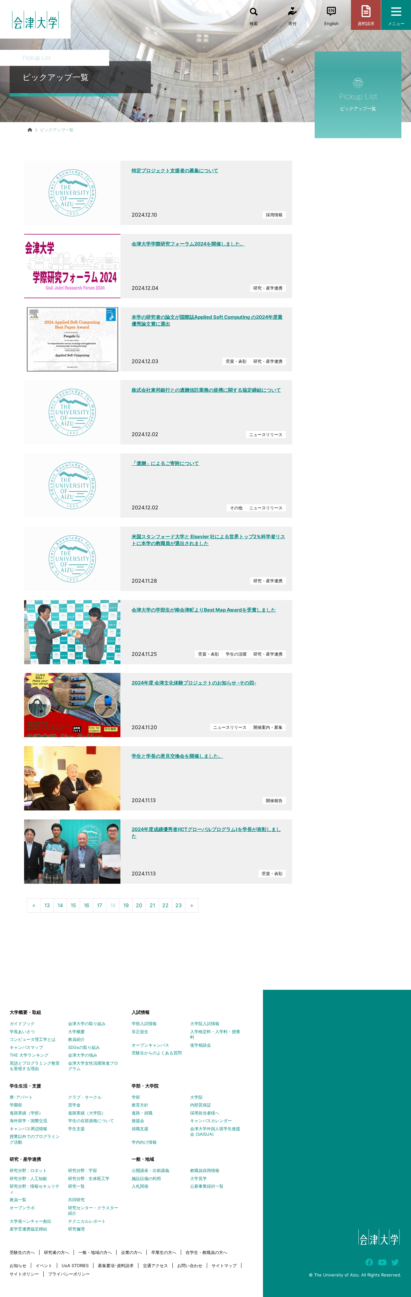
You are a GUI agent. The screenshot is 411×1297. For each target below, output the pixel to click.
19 (126, 905)
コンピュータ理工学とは (33, 1039)
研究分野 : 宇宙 (82, 1170)
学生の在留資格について (91, 1120)
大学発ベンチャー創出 (30, 1221)
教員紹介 (76, 1039)
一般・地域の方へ (95, 1252)
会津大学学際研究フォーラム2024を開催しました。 (188, 244)
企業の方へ (131, 1252)
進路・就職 (142, 1112)
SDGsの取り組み (84, 1047)
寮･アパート (21, 1097)
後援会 (138, 1120)
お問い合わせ (189, 1265)
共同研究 (76, 1199)
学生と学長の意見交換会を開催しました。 (177, 756)
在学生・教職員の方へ (206, 1252)
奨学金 (74, 1104)
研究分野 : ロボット (28, 1170)
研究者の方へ (56, 1252)
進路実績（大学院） (87, 1112)
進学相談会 (200, 1045)
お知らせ (18, 1265)
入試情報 (141, 1012)
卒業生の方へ (163, 1252)
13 (47, 905)
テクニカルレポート (87, 1221)
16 (86, 905)
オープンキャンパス (150, 1045)
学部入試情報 (144, 1023)
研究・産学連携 (25, 1159)
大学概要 (76, 1031)
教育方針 (140, 1104)
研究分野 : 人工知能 (28, 1178)
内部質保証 (200, 1104)
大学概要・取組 (25, 1012)
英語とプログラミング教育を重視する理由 (35, 1065)
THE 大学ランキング (29, 1055)
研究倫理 (76, 1228)
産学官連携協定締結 (28, 1228)
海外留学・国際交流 (28, 1120)
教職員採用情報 (204, 1170)
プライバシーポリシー (69, 1273)
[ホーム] (29, 129)
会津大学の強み (82, 1055)
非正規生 (140, 1031)
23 (178, 905)
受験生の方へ (22, 1252)
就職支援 (140, 1128)
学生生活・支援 (25, 1085)
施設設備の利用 (146, 1178)
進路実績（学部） (26, 1112)
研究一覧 (76, 1186)
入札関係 (140, 1186)
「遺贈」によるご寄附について (165, 463)
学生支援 (76, 1128)
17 (99, 905)
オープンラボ (22, 1207)
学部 (136, 1097)
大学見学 (198, 1178)
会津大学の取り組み (87, 1023)
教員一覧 (18, 1199)
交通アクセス (155, 1265)
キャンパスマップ (26, 1047)
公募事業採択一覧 (206, 1186)
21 (152, 905)
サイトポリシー (24, 1273)
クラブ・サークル (84, 1097)
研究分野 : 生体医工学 (88, 1178)
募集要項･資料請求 (116, 1265)
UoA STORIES (75, 1265)
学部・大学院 (145, 1085)
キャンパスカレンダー (211, 1120)
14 (60, 905)
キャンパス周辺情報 (28, 1128)
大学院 (196, 1097)
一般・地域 (143, 1159)
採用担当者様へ (204, 1112)
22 (165, 905)
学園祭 (16, 1104)
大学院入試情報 (204, 1023)
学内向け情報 (144, 1142)
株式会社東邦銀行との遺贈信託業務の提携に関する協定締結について (206, 390)
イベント (44, 1265)
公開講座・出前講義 (150, 1170)
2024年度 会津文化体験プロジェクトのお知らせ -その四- (194, 683)
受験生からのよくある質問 (157, 1052)
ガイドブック (22, 1023)
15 (73, 905)
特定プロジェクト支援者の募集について (175, 170)
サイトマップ (224, 1265)
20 (139, 905)
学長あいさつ (22, 1031)
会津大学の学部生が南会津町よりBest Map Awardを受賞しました (204, 610)
